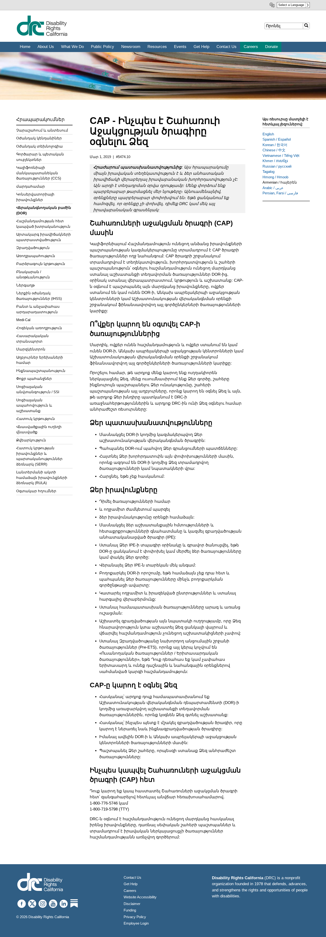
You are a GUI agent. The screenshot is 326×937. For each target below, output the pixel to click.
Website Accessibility (140, 897)
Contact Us (132, 877)
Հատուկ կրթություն (35, 419)
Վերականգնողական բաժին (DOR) (43, 210)
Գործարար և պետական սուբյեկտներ (40, 157)
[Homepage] (40, 882)
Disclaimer (132, 904)
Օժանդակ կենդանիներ (39, 138)
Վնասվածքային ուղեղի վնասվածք (39, 429)
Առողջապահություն (35, 256)
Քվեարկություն (31, 440)
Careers (130, 891)
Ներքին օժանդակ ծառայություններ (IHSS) (39, 296)
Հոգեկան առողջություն (39, 328)
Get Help (130, 884)
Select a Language (291, 5)
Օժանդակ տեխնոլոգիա (39, 146)
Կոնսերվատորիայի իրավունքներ (35, 197)
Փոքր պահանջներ (34, 378)
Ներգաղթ (25, 285)
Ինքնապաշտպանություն (40, 371)
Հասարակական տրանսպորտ (32, 338)
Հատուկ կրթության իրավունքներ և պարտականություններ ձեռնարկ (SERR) (39, 456)
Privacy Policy (135, 917)
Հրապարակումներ (40, 119)
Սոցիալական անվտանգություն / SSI (37, 389)
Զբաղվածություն (33, 248)
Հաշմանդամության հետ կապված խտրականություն (43, 223)
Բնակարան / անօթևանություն (33, 274)
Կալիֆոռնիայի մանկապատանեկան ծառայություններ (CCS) (38, 172)
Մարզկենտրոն (30, 349)
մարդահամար (30, 186)
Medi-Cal (23, 320)
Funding (130, 910)
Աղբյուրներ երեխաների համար (39, 360)
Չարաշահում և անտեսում (42, 130)
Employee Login (136, 923)
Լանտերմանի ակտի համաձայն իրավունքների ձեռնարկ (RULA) (41, 477)
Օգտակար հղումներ (36, 491)
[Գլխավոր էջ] (42, 35)
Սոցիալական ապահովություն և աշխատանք (34, 405)
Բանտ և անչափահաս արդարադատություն (38, 309)
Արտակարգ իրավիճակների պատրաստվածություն (43, 237)
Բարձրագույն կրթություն (40, 264)
